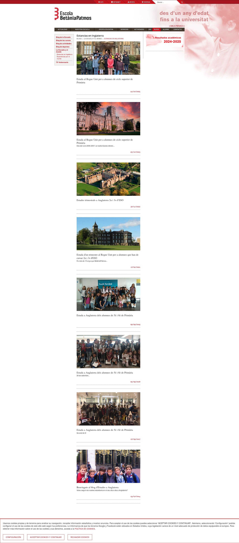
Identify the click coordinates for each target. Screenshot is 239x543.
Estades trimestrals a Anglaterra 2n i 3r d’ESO (100, 200)
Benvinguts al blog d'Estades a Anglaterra (98, 487)
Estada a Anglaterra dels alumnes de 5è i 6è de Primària (105, 315)
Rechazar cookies (80, 537)
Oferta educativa (106, 29)
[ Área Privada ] (177, 26)
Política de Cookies (85, 528)
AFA (150, 29)
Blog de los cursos (63, 40)
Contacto (178, 29)
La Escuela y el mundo (62, 51)
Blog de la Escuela (63, 37)
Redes (132, 2)
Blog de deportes (62, 47)
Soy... (102, 2)
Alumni (166, 29)
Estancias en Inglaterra (64, 54)
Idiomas (146, 2)
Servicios (124, 29)
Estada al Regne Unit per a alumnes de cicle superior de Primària (105, 80)
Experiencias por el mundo (63, 58)
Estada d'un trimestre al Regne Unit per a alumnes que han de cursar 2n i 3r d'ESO (107, 256)
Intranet (117, 2)
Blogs (156, 29)
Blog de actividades (64, 43)
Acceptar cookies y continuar (45, 537)
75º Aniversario (62, 62)
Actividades (139, 29)
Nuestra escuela (82, 29)
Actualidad (62, 29)
